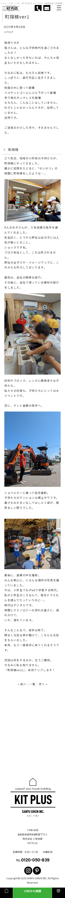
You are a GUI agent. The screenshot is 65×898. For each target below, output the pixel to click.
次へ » (43, 684)
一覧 (32, 684)
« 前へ (22, 684)
